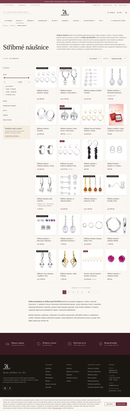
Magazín (69, 374)
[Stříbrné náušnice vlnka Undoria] (69, 260)
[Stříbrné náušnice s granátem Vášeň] (92, 150)
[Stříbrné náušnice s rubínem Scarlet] (116, 260)
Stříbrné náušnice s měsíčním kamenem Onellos (114, 91)
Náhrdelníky (42, 20)
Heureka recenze (123, 5)
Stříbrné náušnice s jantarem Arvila (90, 200)
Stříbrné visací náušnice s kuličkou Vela (45, 274)
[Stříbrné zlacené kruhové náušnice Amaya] (92, 114)
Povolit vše (121, 404)
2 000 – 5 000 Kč (11, 89)
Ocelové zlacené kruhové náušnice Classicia (92, 274)
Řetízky (54, 20)
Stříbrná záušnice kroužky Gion (113, 200)
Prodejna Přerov (97, 5)
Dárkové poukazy (93, 381)
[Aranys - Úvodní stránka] (65, 13)
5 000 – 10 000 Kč (11, 92)
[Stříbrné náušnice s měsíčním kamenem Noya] (69, 224)
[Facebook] (10, 388)
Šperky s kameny (50, 384)
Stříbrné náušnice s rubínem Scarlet (113, 274)
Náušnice (19, 20)
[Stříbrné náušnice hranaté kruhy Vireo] (92, 224)
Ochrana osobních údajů (95, 387)
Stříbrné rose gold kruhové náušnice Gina (68, 164)
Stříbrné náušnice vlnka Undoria (68, 274)
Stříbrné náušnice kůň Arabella (44, 200)
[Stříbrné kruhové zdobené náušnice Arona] (46, 150)
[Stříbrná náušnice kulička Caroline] (92, 77)
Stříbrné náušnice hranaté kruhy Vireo (92, 239)
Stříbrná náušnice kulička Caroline (92, 91)
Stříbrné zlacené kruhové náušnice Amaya (92, 129)
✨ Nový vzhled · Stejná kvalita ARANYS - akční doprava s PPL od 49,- (65, 1)
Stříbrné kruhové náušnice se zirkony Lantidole (114, 164)
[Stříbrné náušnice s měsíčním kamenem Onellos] (116, 77)
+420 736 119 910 (9, 5)
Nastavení (110, 404)
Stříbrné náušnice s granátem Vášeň (90, 164)
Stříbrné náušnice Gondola (43, 129)
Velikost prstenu (93, 374)
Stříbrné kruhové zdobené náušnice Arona (45, 164)
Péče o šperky (92, 378)
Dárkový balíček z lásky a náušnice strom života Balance (115, 129)
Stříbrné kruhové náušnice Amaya (42, 91)
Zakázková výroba (118, 20)
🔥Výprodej (8, 20)
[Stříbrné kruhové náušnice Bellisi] (116, 224)
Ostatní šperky (89, 20)
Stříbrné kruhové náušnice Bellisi (113, 239)
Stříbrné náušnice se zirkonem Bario (67, 200)
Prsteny (76, 20)
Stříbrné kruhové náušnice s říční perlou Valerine (68, 91)
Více (100, 20)
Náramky (65, 20)
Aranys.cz (5, 25)
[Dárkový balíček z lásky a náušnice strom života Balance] (116, 114)
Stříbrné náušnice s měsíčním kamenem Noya (67, 239)
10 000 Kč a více (10, 94)
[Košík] (126, 13)
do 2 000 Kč (9, 86)
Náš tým (69, 368)
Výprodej (48, 387)
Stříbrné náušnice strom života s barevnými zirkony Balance (68, 129)
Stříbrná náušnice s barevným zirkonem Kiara (44, 239)
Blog (115, 5)
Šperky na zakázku (73, 371)
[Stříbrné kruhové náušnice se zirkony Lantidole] (116, 150)
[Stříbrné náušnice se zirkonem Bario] (69, 185)
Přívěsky (30, 20)
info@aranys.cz (22, 5)
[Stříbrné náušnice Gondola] (46, 114)
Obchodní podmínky (94, 384)
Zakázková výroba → (12, 136)
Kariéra (69, 381)
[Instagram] (5, 388)
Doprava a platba (107, 5)
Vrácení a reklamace (94, 371)
